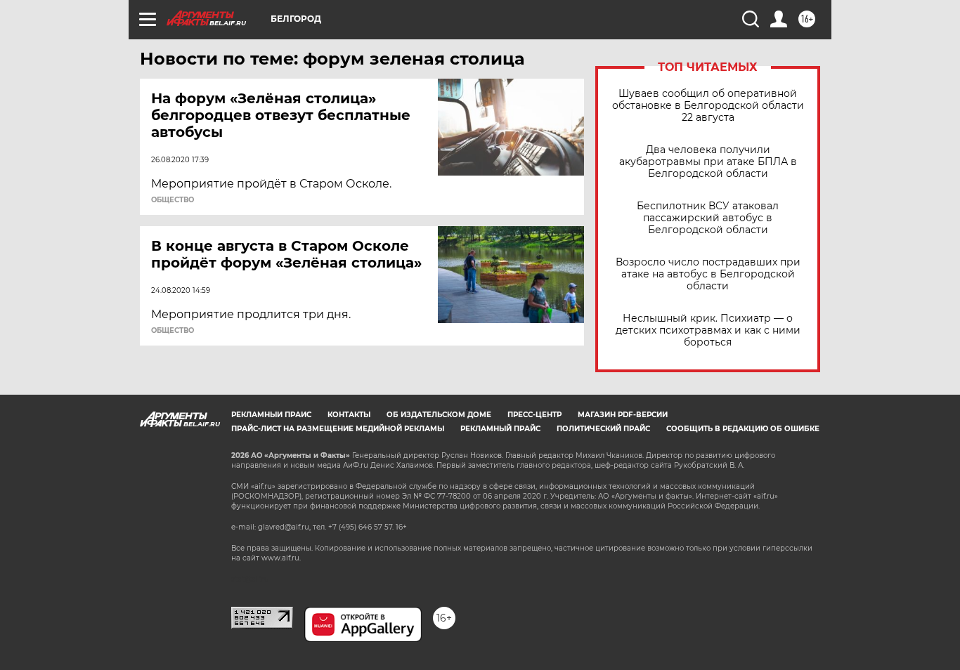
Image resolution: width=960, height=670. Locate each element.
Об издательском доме (439, 414)
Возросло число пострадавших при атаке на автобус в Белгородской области (708, 274)
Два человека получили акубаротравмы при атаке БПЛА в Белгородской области (708, 162)
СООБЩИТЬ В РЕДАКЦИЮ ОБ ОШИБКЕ (742, 428)
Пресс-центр (534, 414)
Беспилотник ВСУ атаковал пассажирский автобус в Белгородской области (708, 218)
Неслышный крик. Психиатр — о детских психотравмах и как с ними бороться (708, 330)
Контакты (348, 414)
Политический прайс (603, 428)
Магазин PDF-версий (623, 414)
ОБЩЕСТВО (172, 200)
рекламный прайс (500, 428)
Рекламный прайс (271, 414)
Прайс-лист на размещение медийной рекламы (337, 428)
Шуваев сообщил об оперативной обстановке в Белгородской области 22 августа (708, 106)
